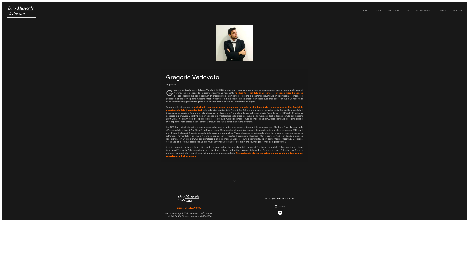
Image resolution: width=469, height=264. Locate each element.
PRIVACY (282, 206)
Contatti (457, 11)
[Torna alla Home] (21, 11)
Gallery (442, 11)
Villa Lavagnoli (423, 11)
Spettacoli (393, 11)
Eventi (378, 11)
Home (365, 11)
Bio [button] (407, 11)
